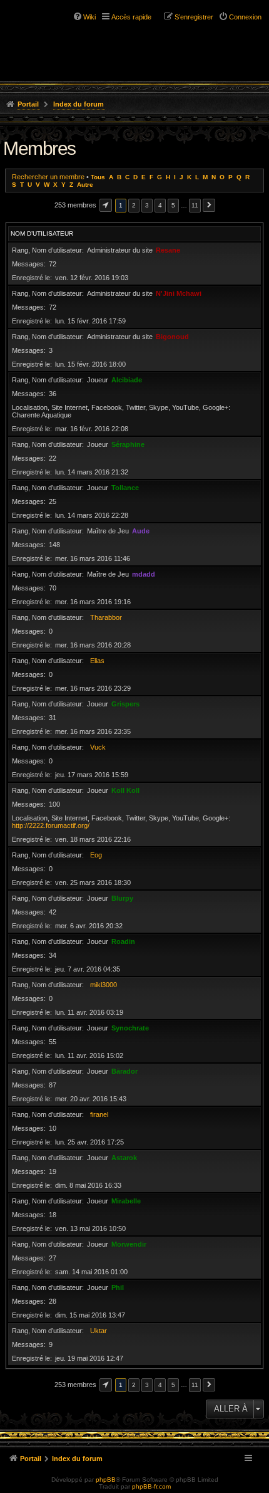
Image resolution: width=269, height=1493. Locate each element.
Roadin (123, 941)
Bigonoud (172, 336)
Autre (85, 184)
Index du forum (78, 104)
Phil (117, 1287)
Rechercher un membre (48, 177)
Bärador (124, 1071)
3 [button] (147, 205)
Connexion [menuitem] (245, 17)
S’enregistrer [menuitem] (194, 17)
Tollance (125, 487)
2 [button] (134, 205)
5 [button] (173, 205)
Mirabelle (126, 1201)
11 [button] (194, 205)
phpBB (106, 1479)
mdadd (143, 574)
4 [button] (160, 205)
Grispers (125, 704)
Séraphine (128, 444)
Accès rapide (131, 17)
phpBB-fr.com (151, 1486)
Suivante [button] (209, 205)
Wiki (89, 17)
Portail (28, 104)
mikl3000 (103, 984)
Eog (96, 855)
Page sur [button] (105, 205)
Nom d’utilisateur (42, 233)
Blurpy (122, 898)
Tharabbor (106, 617)
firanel (99, 1114)
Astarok (124, 1157)
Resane (168, 250)
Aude (141, 531)
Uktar (98, 1330)
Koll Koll (125, 790)
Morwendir (128, 1244)
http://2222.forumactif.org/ (50, 825)
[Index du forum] (62, 31)
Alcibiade (126, 380)
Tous (98, 177)
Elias (97, 660)
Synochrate (130, 1028)
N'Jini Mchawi (178, 293)
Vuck (98, 747)
